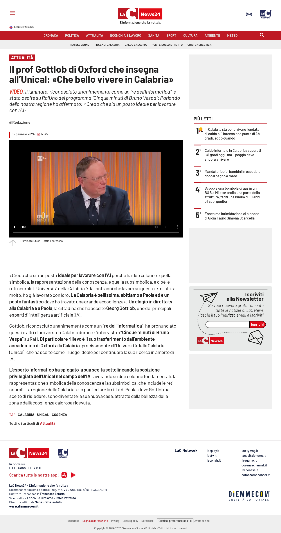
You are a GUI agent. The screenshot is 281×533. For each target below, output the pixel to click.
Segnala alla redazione (95, 520)
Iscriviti (257, 324)
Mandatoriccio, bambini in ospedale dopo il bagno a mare (232, 173)
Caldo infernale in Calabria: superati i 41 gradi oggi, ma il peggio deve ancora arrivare (233, 154)
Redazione (73, 520)
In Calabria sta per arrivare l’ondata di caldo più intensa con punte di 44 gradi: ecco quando (232, 133)
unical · (44, 414)
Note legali (147, 520)
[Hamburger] (11, 13)
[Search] (262, 35)
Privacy (115, 520)
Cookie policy (130, 520)
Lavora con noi (201, 520)
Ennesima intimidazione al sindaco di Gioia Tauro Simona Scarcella (232, 215)
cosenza (59, 414)
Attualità (47, 423)
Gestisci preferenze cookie (175, 520)
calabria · (27, 414)
